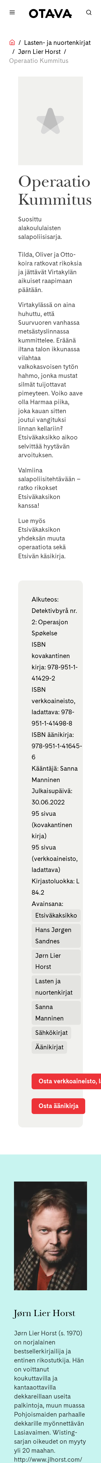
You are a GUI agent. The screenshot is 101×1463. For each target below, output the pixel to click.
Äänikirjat (49, 1047)
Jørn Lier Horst (39, 51)
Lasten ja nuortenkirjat (54, 986)
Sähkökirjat (51, 1032)
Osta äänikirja (58, 1106)
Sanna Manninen (49, 1012)
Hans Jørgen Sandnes (53, 935)
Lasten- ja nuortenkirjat (57, 42)
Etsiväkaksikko (56, 915)
